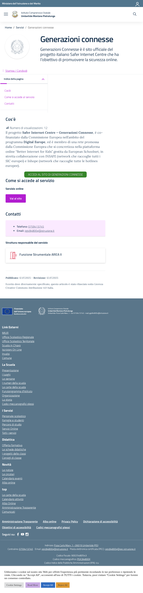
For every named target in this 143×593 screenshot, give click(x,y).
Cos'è (8, 90)
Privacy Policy (70, 521)
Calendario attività (12, 499)
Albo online (8, 482)
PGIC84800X (83, 559)
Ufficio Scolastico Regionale (18, 337)
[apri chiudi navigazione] (6, 14)
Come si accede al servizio (19, 97)
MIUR (5, 333)
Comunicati (8, 512)
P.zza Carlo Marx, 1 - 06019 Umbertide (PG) (76, 545)
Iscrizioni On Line (12, 349)
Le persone (8, 379)
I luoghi (6, 374)
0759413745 (36, 226)
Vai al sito (16, 198)
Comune (7, 358)
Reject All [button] (62, 585)
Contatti (9, 103)
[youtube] (22, 534)
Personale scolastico (14, 416)
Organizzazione (11, 395)
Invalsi (6, 354)
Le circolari (8, 474)
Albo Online (9, 503)
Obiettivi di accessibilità (16, 527)
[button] (24, 79)
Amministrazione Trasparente (19, 507)
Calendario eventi (12, 478)
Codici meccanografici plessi (18, 404)
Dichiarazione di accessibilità (100, 521)
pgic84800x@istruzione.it (39, 231)
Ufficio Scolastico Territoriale (18, 341)
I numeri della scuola (14, 383)
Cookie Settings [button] (14, 585)
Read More (33, 585)
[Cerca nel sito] (134, 14)
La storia (7, 400)
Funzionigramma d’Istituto (17, 391)
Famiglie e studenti (13, 420)
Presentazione (10, 370)
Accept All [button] (48, 585)
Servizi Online (10, 429)
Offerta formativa (12, 445)
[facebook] (18, 534)
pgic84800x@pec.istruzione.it (120, 549)
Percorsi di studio (11, 424)
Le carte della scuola (14, 387)
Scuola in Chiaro (11, 345)
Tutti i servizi (9, 433)
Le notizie (7, 470)
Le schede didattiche (14, 449)
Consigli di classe (11, 458)
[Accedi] (137, 3)
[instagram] (27, 534)
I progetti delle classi (14, 453)
